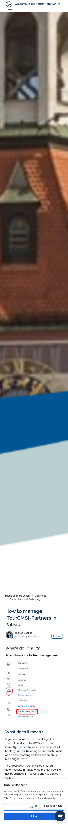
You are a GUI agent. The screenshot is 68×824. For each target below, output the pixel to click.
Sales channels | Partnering (25, 599)
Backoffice (40, 595)
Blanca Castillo (24, 632)
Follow (57, 636)
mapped (22, 747)
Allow (34, 816)
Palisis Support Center (17, 595)
